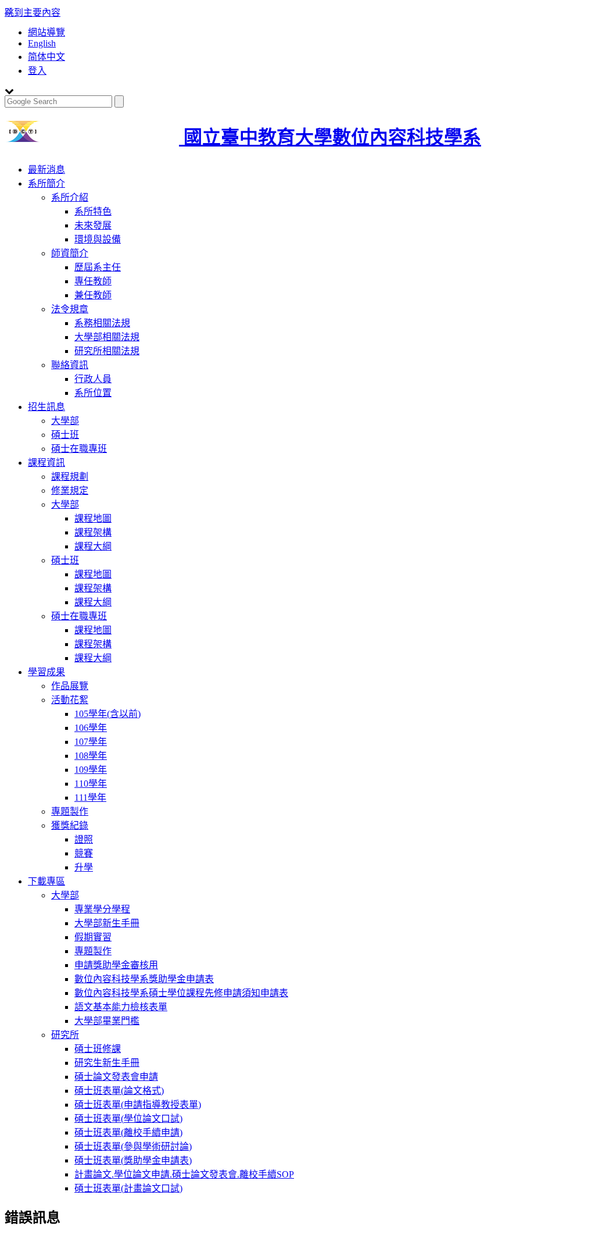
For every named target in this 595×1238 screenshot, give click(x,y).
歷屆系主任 (97, 267)
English (42, 43)
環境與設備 (97, 239)
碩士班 (65, 435)
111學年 (90, 797)
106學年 (90, 728)
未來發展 (93, 225)
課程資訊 (46, 463)
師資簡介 (69, 253)
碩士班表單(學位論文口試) (128, 1118)
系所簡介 (46, 183)
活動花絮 (69, 700)
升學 (83, 867)
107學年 (90, 742)
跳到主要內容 (32, 12)
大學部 (65, 421)
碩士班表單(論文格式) (119, 1091)
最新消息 (46, 169)
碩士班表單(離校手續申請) (128, 1132)
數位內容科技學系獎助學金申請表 (144, 979)
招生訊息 (46, 407)
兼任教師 (93, 295)
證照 (83, 839)
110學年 (90, 784)
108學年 (90, 756)
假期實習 (93, 937)
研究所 (65, 1035)
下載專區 (46, 881)
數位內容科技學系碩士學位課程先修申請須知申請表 (181, 993)
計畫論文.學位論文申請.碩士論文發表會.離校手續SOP (184, 1174)
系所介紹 (69, 197)
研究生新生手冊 (106, 1063)
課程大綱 (93, 546)
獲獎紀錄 (69, 825)
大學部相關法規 (106, 337)
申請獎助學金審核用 (116, 965)
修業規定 (69, 490)
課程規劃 (69, 476)
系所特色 (93, 211)
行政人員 (93, 379)
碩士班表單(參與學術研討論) (133, 1146)
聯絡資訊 (69, 365)
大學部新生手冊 (106, 923)
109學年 (90, 770)
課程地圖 (93, 518)
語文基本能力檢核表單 (120, 1007)
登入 (37, 71)
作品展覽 (69, 686)
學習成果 (46, 672)
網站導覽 (46, 32)
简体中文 (46, 57)
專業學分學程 (102, 909)
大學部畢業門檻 (106, 1021)
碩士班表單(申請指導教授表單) (137, 1104)
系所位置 (93, 393)
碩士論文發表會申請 (116, 1077)
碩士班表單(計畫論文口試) (128, 1188)
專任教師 (93, 281)
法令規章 (69, 309)
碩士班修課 (97, 1049)
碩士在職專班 (79, 449)
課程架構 (93, 532)
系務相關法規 (102, 323)
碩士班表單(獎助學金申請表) (133, 1160)
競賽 (83, 853)
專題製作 (69, 811)
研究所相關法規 (106, 351)
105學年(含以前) (107, 714)
